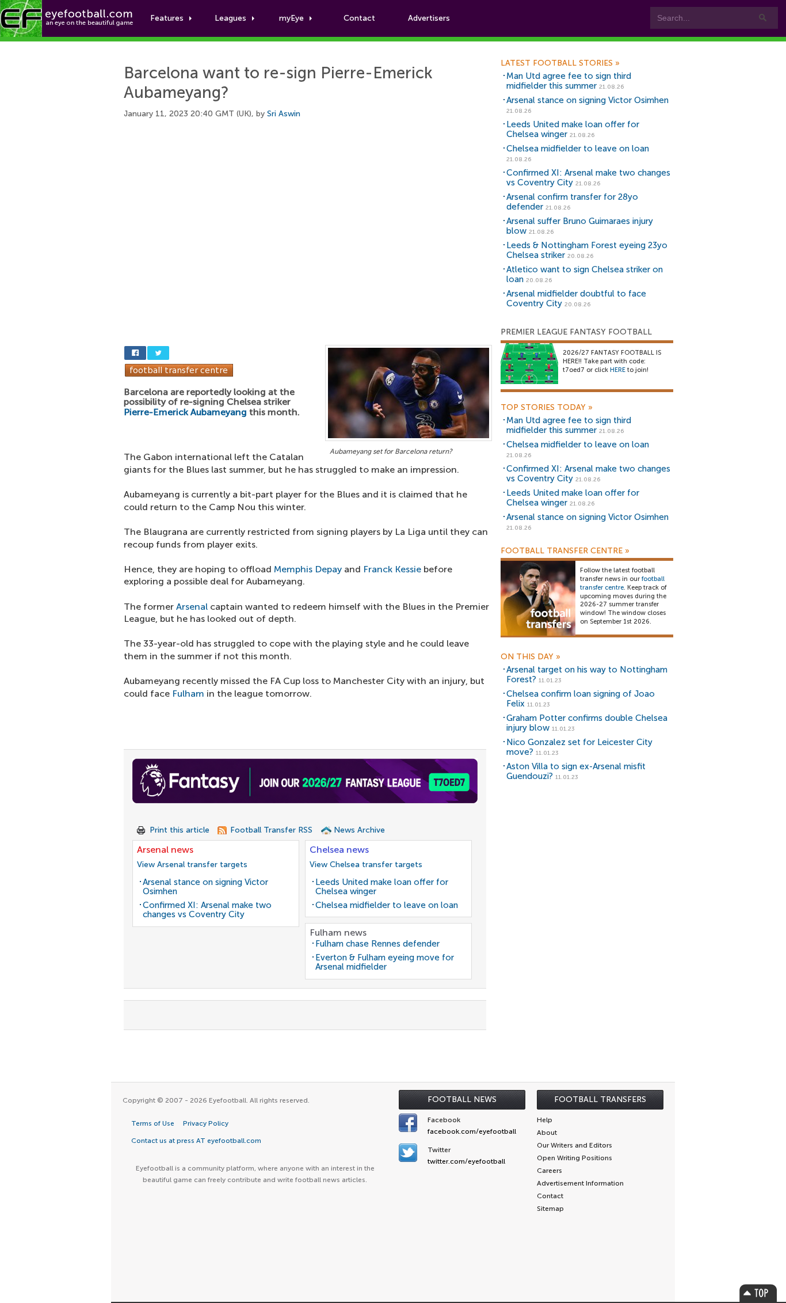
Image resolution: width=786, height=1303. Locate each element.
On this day (530, 657)
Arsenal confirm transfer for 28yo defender (572, 202)
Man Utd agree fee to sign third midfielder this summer (568, 81)
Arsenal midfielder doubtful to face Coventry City (576, 298)
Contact (359, 18)
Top (758, 1293)
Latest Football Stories (560, 63)
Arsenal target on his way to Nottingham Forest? (586, 674)
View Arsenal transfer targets (192, 864)
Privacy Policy (205, 1123)
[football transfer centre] (538, 598)
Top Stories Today (547, 408)
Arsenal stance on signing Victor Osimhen (205, 887)
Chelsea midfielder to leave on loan (386, 905)
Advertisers (429, 18)
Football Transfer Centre (565, 551)
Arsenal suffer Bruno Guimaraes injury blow (579, 226)
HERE (617, 370)
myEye (291, 18)
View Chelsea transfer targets (366, 864)
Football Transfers (600, 1099)
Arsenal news (165, 849)
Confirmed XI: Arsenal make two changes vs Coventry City (207, 910)
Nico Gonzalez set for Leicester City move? (579, 747)
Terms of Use (152, 1123)
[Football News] (67, 18)
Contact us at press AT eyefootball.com (196, 1140)
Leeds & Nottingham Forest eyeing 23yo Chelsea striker (586, 250)
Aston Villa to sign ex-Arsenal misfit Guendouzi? (576, 771)
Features (167, 18)
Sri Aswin (283, 114)
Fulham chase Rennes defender (377, 944)
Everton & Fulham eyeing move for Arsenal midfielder (384, 962)
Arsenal (192, 606)
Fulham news (338, 932)
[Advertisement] (308, 218)
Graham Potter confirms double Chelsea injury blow (586, 723)
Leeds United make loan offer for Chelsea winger (381, 887)
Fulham (188, 693)
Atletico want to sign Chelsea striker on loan (584, 274)
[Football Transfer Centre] (179, 369)
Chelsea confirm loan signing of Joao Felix (580, 699)
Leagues (230, 18)
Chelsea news (339, 849)
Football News (462, 1099)
